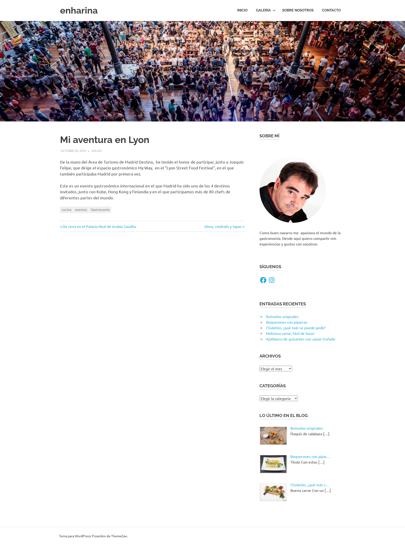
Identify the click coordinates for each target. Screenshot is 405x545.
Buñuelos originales (282, 316)
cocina (66, 209)
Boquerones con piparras (286, 322)
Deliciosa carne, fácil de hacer (290, 333)
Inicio (242, 10)
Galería (263, 10)
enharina (79, 10)
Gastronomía (100, 209)
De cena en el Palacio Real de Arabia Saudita (99, 226)
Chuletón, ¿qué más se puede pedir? (296, 327)
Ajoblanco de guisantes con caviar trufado (300, 339)
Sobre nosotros (298, 10)
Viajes (97, 151)
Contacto (331, 10)
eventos (81, 209)
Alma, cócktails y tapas (223, 226)
